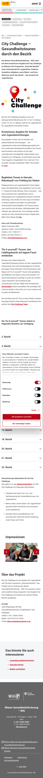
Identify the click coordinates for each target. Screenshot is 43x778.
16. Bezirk (7, 430)
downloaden (7, 286)
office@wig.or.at (21, 727)
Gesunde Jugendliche (35, 10)
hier (6, 166)
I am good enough (16, 19)
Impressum (8, 757)
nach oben (22, 767)
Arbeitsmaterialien (24, 484)
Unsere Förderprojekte (17, 25)
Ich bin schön (27, 19)
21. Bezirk (7, 458)
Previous (3, 10)
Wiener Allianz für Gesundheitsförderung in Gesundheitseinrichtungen (21, 743)
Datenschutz (22, 757)
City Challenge (6, 19)
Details (34, 410)
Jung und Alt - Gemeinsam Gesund (28, 22)
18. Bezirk (7, 439)
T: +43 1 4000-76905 (21, 722)
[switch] (38, 389)
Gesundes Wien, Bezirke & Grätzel (7, 10)
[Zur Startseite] (9, 3)
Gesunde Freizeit (16, 665)
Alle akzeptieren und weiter (21, 417)
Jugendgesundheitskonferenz (10, 22)
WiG (3, 35)
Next (40, 10)
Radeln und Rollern (17, 669)
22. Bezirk (7, 467)
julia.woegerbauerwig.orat (18, 621)
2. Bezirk (6, 336)
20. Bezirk (7, 448)
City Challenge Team (19, 304)
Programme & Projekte (14, 35)
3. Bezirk (6, 346)
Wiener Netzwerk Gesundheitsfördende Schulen (19, 749)
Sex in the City (6, 25)
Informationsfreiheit (11, 761)
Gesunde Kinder (21, 10)
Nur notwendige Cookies (22, 423)
